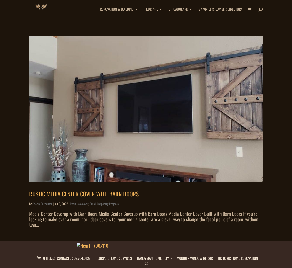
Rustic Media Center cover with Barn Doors (84, 193)
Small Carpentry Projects (104, 203)
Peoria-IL (151, 10)
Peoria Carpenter (42, 203)
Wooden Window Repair (195, 257)
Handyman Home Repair (154, 257)
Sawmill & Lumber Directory (221, 10)
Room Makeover (79, 203)
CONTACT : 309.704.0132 (74, 257)
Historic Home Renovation (238, 257)
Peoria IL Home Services (114, 257)
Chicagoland (178, 10)
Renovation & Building (117, 10)
